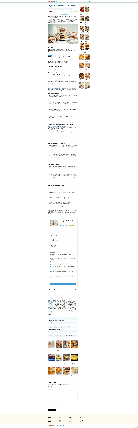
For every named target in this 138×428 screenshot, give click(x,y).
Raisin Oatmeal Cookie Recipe (87, 13)
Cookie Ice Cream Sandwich (63, 76)
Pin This (66, 225)
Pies (79, 1)
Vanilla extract (50, 55)
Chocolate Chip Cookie (51, 126)
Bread (66, 1)
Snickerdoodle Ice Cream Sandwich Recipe (82, 13)
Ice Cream (56, 126)
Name (49, 401)
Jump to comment (71, 225)
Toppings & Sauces (61, 420)
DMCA (69, 420)
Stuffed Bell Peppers (51, 307)
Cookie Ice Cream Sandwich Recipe (86, 41)
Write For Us (70, 417)
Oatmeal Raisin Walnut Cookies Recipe (87, 32)
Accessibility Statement (82, 420)
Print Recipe (70, 11)
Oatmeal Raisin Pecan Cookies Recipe (82, 50)
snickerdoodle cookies (51, 133)
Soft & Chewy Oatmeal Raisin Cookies (82, 41)
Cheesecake (49, 421)
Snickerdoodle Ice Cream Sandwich (53, 132)
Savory (82, 1)
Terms (80, 421)
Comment (50, 389)
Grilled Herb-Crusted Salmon (52, 301)
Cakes (69, 1)
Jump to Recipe (75, 11)
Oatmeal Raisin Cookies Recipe (82, 32)
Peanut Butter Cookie (51, 129)
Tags (59, 421)
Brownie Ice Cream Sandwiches (81, 22)
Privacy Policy (70, 421)
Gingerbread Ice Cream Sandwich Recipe (87, 50)
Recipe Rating (50, 386)
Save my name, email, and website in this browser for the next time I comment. (61, 408)
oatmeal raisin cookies (64, 14)
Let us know (65, 284)
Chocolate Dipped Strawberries (53, 88)
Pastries (76, 1)
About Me (70, 416)
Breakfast (62, 1)
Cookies (72, 1)
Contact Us (81, 416)
